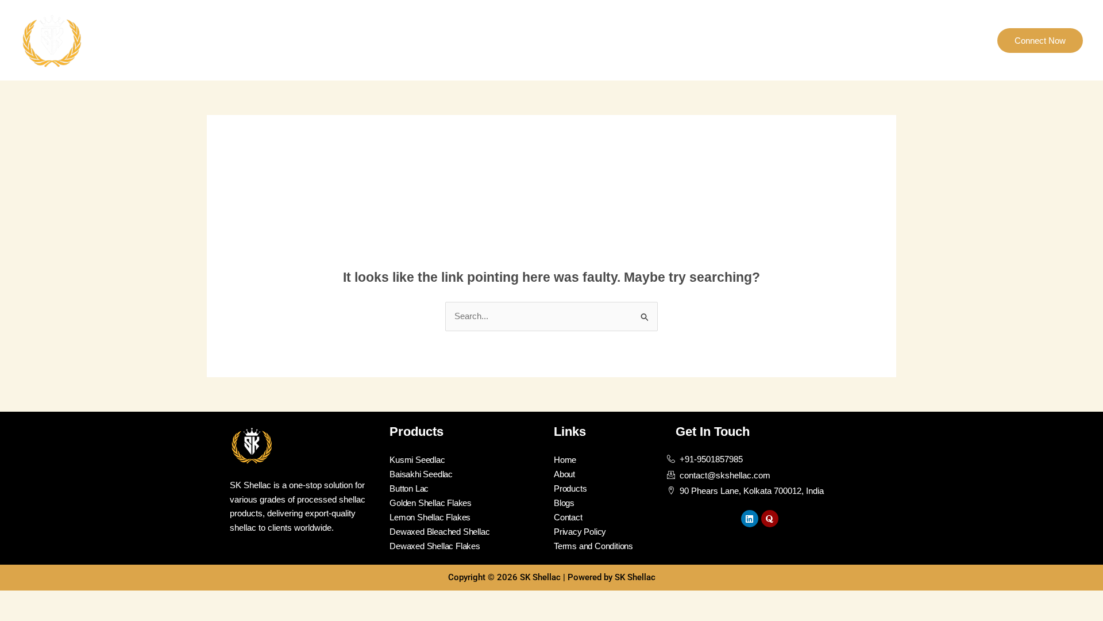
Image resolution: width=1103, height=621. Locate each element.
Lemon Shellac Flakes (429, 517)
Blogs (966, 40)
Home (790, 40)
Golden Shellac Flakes (430, 503)
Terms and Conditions (593, 546)
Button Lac (409, 488)
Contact (924, 40)
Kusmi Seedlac (417, 460)
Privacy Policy (580, 531)
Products (875, 40)
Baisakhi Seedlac (421, 474)
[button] (1040, 40)
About (830, 40)
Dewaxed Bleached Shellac (439, 531)
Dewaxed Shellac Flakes (434, 546)
